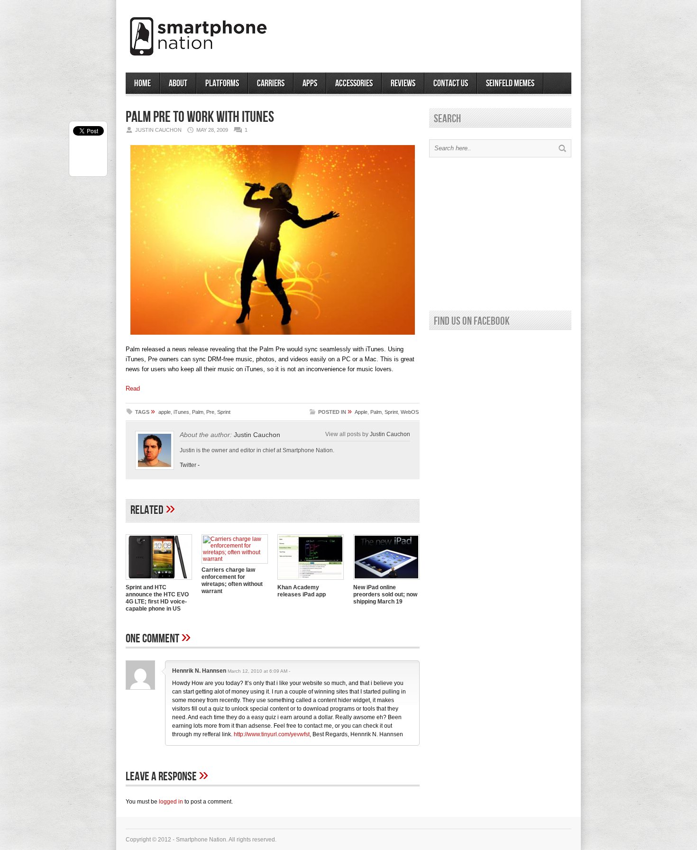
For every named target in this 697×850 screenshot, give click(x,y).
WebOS (410, 412)
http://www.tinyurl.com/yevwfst (272, 734)
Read (133, 388)
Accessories (354, 83)
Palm (197, 412)
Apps (310, 83)
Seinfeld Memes (510, 83)
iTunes (181, 412)
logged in (171, 801)
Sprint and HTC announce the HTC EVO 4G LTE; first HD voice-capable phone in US (157, 598)
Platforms (222, 83)
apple (164, 412)
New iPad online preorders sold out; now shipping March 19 (385, 594)
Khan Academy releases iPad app (301, 591)
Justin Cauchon (257, 435)
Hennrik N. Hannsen (199, 670)
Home (142, 83)
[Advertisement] (460, 32)
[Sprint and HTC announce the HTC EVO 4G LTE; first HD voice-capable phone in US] (159, 580)
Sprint (223, 412)
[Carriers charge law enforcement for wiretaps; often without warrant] (235, 559)
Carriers (270, 83)
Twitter (188, 465)
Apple (361, 412)
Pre (210, 412)
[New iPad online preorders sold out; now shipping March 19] (386, 580)
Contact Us (450, 83)
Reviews (403, 83)
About (178, 83)
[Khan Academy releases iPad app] (310, 580)
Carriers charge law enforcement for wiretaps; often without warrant (232, 580)
